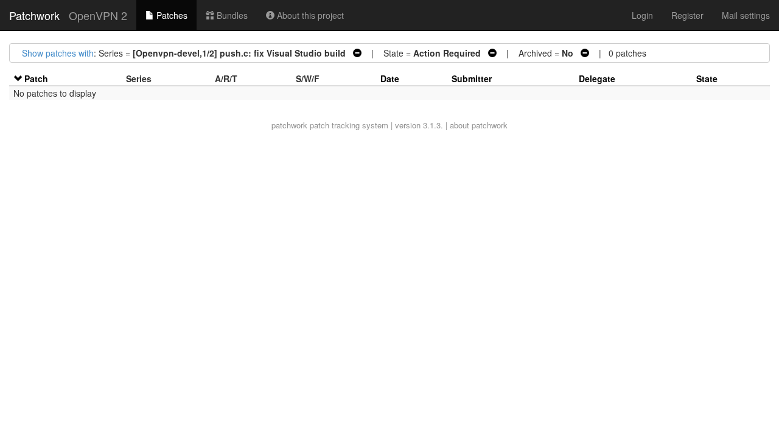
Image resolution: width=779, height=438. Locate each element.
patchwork (289, 125)
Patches (170, 15)
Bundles (231, 15)
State (707, 78)
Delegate (597, 78)
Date (389, 78)
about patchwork (479, 125)
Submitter (472, 78)
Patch (36, 78)
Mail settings (746, 15)
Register (687, 15)
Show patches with (58, 53)
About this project (309, 15)
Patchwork (34, 15)
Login (642, 15)
